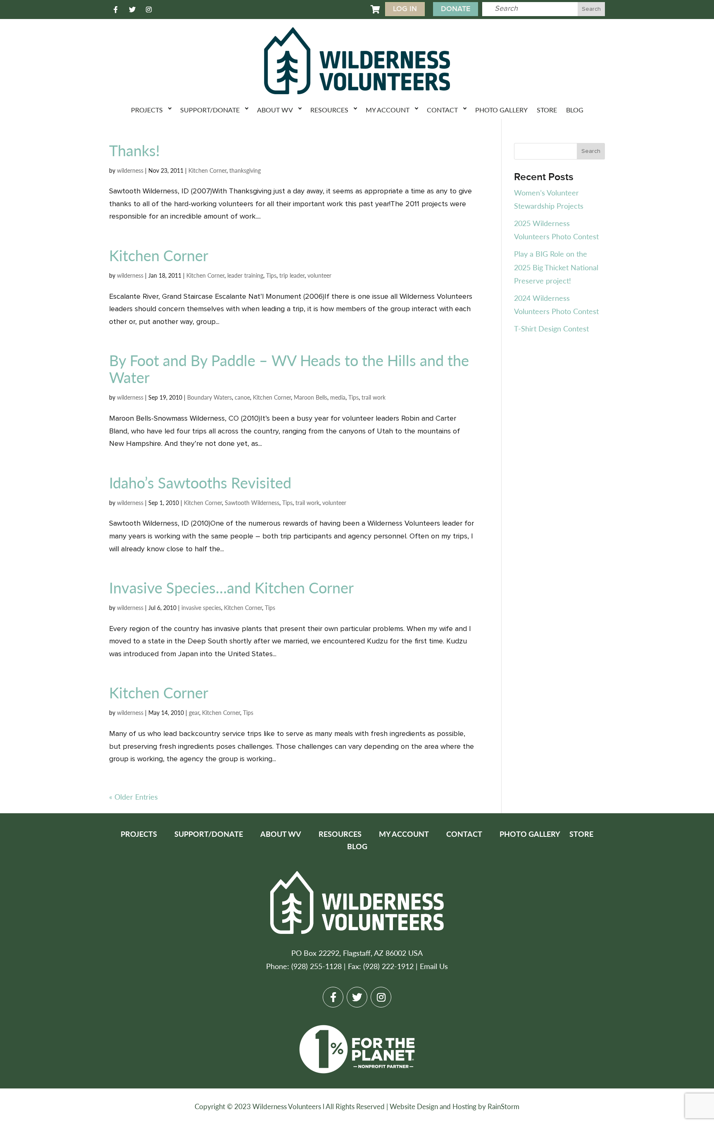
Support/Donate (210, 109)
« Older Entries (133, 796)
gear (194, 712)
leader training (245, 275)
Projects (147, 109)
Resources (329, 109)
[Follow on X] (132, 9)
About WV (275, 109)
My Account (387, 109)
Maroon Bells (310, 397)
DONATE (455, 9)
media (337, 397)
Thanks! (134, 150)
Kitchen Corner (207, 170)
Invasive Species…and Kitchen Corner (231, 587)
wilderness (130, 170)
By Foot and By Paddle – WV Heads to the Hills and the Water (289, 369)
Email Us (434, 966)
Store (547, 109)
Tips (271, 275)
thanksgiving (245, 170)
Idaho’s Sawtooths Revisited (200, 482)
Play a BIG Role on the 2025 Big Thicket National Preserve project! (556, 267)
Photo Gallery (501, 109)
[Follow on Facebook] (115, 9)
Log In (405, 9)
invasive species (201, 607)
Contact (442, 109)
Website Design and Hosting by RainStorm (454, 1106)
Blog (574, 109)
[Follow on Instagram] (148, 9)
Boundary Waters (209, 397)
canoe (242, 397)
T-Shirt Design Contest (551, 328)
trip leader (292, 275)
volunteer (319, 275)
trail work (374, 397)
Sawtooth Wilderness (252, 502)
